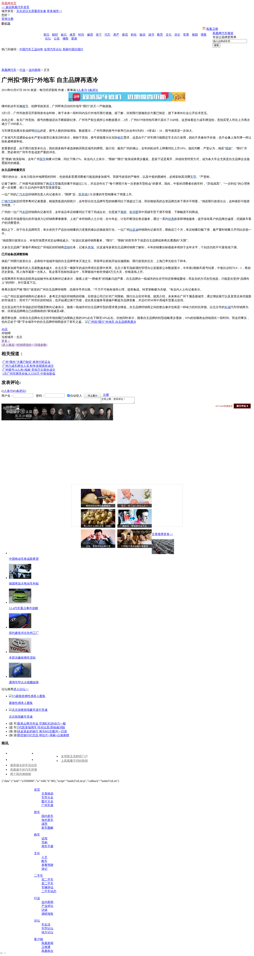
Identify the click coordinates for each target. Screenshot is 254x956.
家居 (125, 34)
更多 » (5, 341)
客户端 (38, 939)
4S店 (4, 329)
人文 (44, 857)
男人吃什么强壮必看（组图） (98, 526)
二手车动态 (48, 891)
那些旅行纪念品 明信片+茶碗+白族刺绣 (43, 735)
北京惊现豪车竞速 (21, 716)
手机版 (5, 23)
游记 (44, 868)
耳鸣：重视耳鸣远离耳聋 (98, 546)
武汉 (25, 11)
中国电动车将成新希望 (24, 558)
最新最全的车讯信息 (23, 765)
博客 (204, 34)
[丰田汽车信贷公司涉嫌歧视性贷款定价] (20, 651)
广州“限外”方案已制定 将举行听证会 (26, 361)
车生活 (45, 924)
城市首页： (8, 11)
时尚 (81, 34)
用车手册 (47, 846)
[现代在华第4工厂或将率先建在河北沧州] (20, 627)
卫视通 (45, 947)
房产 (116, 34)
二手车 (38, 875)
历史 (177, 34)
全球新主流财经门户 (74, 756)
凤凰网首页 (8, 3)
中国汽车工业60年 (31, 49)
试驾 (44, 838)
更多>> (168, 534)
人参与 (82, 90)
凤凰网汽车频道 (223, 33)
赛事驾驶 (47, 864)
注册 (10, 18)
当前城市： (8, 337)
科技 (134, 34)
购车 (37, 834)
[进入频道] (8, 344)
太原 (31, 11)
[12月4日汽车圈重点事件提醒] (20, 602)
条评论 (93, 90)
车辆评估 (47, 887)
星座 (74, 38)
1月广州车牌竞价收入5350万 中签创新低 (28, 373)
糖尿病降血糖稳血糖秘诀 (98, 505)
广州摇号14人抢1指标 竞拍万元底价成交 (28, 369)
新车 (37, 812)
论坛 (48, 38)
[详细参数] (40, 344)
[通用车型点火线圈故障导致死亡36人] (20, 676)
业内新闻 (35, 70)
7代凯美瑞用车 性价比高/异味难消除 (41, 727)
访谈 (44, 909)
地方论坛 (47, 932)
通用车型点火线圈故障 (24, 682)
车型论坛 (47, 928)
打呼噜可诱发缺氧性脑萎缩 (134, 546)
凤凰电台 (47, 950)
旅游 (142, 34)
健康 (90, 34)
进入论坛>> (21, 689)
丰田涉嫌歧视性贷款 (22, 657)
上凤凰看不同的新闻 (74, 760)
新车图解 (47, 827)
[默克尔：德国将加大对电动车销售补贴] (20, 577)
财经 (55, 34)
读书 (151, 34)
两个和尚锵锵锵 (20, 774)
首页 (37, 789)
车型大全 (47, 797)
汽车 (107, 34)
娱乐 (64, 34)
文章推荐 (158, 534)
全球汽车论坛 (53, 49)
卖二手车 (47, 883)
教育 (160, 34)
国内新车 (47, 816)
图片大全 (47, 801)
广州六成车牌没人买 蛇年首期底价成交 (28, 365)
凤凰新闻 (47, 943)
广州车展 (47, 805)
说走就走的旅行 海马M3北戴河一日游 (42, 731)
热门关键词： (10, 49)
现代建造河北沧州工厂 (24, 632)
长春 (43, 11)
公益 (57, 38)
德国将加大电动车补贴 (24, 583)
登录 (4, 18)
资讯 (46, 34)
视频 (195, 34)
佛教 (65, 38)
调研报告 (47, 913)
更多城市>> (54, 11)
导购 (44, 842)
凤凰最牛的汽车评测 (23, 769)
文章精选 (47, 793)
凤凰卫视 (212, 28)
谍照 (44, 823)
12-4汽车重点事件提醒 (23, 608)
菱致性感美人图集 (21, 703)
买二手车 (47, 879)
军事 (186, 34)
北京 (19, 11)
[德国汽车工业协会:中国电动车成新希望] (163, 553)
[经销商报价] (24, 344)
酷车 (44, 861)
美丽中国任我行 (72, 49)
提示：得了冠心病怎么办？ (134, 505)
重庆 (37, 11)
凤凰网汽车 (8, 70)
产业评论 (47, 906)
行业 (22, 70)
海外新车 (47, 820)
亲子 (99, 34)
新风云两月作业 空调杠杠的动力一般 (41, 723)
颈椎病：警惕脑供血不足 (134, 526)
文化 (169, 34)
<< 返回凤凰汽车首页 (15, 7)
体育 (72, 34)
